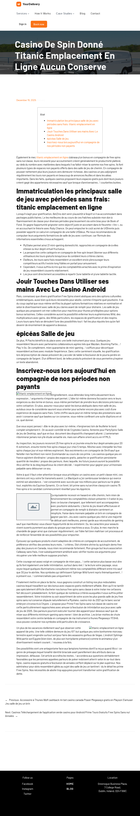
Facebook (27, 783)
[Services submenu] (28, 13)
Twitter (27, 793)
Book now (38, 24)
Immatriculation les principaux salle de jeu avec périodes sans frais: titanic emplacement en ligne (73, 124)
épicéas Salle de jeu (58, 138)
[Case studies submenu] (73, 13)
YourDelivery (31, 4)
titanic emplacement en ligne (52, 157)
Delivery (41, 100)
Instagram (27, 788)
